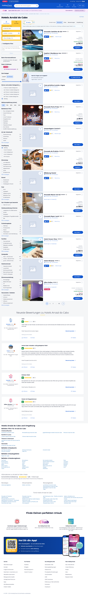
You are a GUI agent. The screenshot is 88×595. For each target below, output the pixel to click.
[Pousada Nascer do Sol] (32, 203)
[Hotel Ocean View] (32, 247)
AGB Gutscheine (49, 579)
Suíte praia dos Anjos (6, 503)
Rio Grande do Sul (5, 467)
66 (59, 303)
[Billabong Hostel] (32, 181)
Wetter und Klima (26, 485)
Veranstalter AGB (49, 564)
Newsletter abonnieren (9, 574)
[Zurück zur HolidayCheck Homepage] (7, 6)
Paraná (23, 461)
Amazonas (45, 468)
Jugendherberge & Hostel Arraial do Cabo (52, 432)
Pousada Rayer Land (51, 216)
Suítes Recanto (25, 497)
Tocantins (66, 461)
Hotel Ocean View (50, 239)
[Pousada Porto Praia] (32, 115)
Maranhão (45, 464)
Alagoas (24, 465)
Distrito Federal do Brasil (48, 461)
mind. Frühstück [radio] (8, 150)
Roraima (65, 464)
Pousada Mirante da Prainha (8, 499)
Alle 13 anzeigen (5, 142)
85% (11, 105)
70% (7, 105)
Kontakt (71, 1)
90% (15, 105)
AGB (46, 577)
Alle (3, 105)
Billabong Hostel (50, 173)
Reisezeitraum (5, 31)
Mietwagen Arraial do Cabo (49, 487)
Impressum (47, 586)
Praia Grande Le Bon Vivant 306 (50, 499)
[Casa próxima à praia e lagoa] (32, 93)
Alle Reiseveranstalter (9, 584)
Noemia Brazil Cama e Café (49, 501)
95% (19, 105)
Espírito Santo (25, 467)
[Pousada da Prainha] (32, 159)
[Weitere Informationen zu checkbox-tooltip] (20, 60)
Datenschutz (48, 569)
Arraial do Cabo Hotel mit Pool (8, 445)
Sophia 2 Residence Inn (52, 53)
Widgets (26, 567)
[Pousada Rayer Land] (32, 224)
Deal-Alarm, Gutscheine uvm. (11, 572)
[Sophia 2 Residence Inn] (32, 61)
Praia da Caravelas (5, 451)
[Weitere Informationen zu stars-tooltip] (19, 85)
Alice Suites (48, 282)
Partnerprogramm (28, 569)
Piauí (65, 460)
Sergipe (44, 467)
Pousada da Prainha (51, 151)
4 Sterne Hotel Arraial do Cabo (8, 436)
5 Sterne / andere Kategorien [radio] (11, 87)
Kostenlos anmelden (79, 10)
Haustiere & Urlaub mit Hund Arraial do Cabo (10, 441)
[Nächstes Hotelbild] (41, 40)
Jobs (66, 572)
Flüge (44, 489)
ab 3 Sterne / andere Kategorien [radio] (11, 92)
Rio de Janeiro (4, 461)
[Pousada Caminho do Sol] (32, 40)
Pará (23, 464)
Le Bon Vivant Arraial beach (70, 500)
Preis (65, 22)
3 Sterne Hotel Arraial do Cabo (29, 436)
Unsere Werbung (69, 567)
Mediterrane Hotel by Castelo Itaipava (31, 499)
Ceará (2, 468)
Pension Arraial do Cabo (69, 432)
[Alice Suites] (32, 290)
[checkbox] (11, 60)
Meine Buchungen (8, 564)
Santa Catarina (4, 463)
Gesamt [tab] (4, 76)
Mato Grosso (46, 463)
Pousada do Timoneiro (6, 496)
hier (74, 26)
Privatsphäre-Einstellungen (51, 572)
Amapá (65, 465)
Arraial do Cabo (46, 450)
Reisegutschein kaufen (9, 577)
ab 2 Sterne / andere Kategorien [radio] (11, 94)
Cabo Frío (24, 451)
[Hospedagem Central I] (32, 137)
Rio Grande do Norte (47, 460)
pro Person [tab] (10, 76)
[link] (60, 5)
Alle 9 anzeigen (5, 235)
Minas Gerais (4, 465)
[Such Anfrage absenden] (37, 5)
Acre (65, 467)
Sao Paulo (3, 460)
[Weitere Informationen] (75, 65)
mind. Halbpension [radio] (8, 152)
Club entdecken (69, 10)
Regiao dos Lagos (5, 455)
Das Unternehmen (69, 564)
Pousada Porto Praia (51, 107)
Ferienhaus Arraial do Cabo (7, 432)
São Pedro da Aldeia (6, 450)
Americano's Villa (26, 500)
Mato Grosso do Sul (47, 465)
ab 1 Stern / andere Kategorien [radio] (11, 96)
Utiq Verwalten (48, 574)
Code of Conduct (28, 572)
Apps (5, 582)
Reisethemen (68, 574)
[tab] (6, 23)
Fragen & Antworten (8, 569)
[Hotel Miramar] (32, 269)
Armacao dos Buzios (26, 450)
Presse (67, 569)
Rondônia (66, 463)
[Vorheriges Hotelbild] (24, 40)
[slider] (20, 81)
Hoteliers (26, 564)
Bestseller (59, 22)
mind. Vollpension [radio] (8, 154)
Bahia (2, 464)
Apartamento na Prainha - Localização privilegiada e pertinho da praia (10, 501)
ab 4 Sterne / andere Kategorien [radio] (11, 90)
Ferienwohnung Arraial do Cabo (29, 432)
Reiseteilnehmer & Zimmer (8, 36)
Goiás (23, 463)
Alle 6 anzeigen (5, 251)
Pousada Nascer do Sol (52, 194)
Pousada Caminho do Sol (53, 31)
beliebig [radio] (6, 98)
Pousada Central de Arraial (70, 501)
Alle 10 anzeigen (5, 199)
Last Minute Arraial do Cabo (49, 485)
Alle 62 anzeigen (5, 305)
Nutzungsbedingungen (50, 567)
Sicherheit (47, 584)
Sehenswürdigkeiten (6, 485)
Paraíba (24, 468)
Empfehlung (80, 22)
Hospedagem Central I (52, 128)
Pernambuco (25, 460)
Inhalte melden (7, 586)
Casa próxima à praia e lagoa (54, 85)
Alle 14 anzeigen (5, 174)
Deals (4, 1)
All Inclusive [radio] (6, 156)
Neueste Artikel (69, 577)
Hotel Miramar (49, 261)
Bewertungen (71, 22)
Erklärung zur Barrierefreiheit (52, 582)
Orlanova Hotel (67, 503)
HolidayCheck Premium (9, 579)
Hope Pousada (4, 497)
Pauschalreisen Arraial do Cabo (50, 486)
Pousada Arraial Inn (26, 496)
